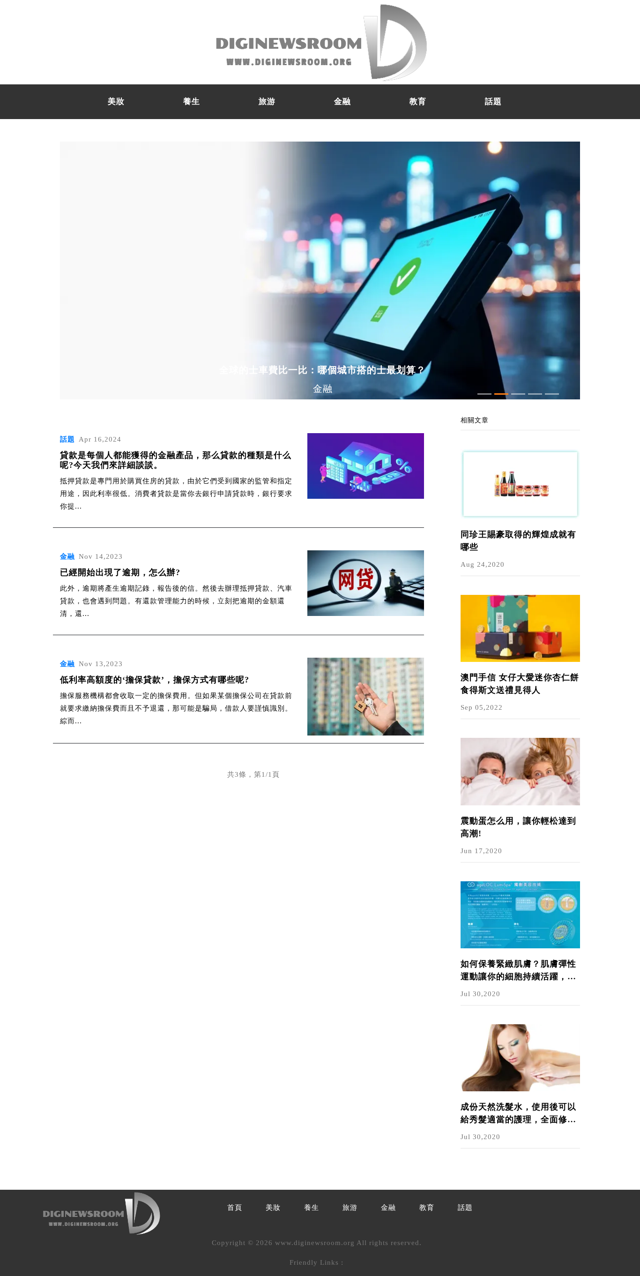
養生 (191, 101)
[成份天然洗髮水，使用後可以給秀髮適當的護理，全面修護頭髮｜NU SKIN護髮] (520, 1057)
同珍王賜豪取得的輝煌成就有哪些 (518, 541)
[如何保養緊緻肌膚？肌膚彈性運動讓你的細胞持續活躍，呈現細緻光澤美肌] (520, 914)
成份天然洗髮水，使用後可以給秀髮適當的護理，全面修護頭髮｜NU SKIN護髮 (518, 1114)
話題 (493, 101)
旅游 (267, 101)
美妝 (116, 101)
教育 (417, 101)
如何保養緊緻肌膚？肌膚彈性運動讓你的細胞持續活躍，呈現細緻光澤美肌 (518, 971)
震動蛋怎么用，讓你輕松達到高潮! (518, 827)
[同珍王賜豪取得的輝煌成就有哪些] (520, 483)
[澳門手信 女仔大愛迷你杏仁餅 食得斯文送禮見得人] (520, 627)
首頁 (234, 1207)
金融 (342, 101)
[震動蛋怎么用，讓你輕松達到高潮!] (520, 770)
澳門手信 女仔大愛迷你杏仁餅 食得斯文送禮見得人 (520, 684)
